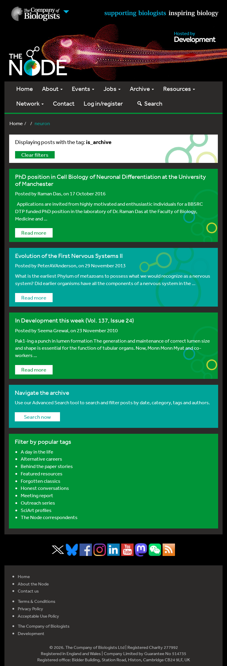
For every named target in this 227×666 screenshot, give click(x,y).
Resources (177, 88)
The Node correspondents (49, 517)
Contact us (28, 591)
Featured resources (41, 473)
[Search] (140, 103)
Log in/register (103, 103)
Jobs (110, 88)
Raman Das (49, 193)
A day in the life (37, 452)
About (51, 88)
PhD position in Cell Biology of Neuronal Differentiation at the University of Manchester (110, 180)
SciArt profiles (36, 510)
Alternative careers (41, 459)
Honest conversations (45, 488)
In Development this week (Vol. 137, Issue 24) (74, 320)
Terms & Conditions (36, 601)
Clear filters (34, 154)
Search (153, 103)
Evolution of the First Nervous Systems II (69, 255)
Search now (37, 416)
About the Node (33, 584)
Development (31, 633)
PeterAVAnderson (57, 265)
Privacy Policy (30, 608)
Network (28, 103)
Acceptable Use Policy (38, 616)
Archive (140, 88)
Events (81, 88)
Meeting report (37, 495)
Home (24, 88)
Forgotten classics (40, 481)
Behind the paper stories (47, 466)
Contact (63, 103)
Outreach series (38, 503)
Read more (33, 232)
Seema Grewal (53, 330)
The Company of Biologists (43, 626)
